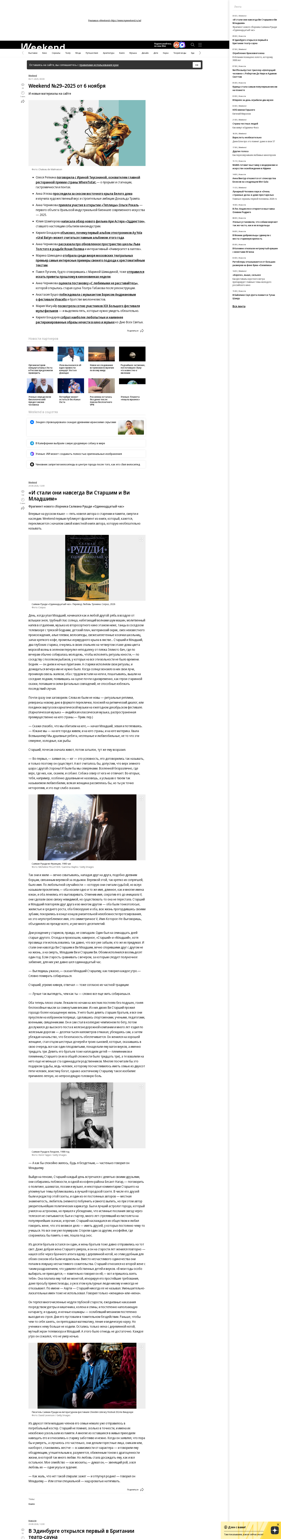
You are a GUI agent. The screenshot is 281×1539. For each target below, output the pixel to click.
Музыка (133, 52)
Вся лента (239, 306)
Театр (68, 52)
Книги (122, 52)
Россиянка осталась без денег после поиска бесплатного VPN (101, 400)
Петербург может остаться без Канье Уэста (69, 399)
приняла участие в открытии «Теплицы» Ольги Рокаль (99, 205)
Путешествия (92, 52)
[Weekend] (43, 46)
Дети (156, 52)
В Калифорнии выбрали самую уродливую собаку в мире (70, 443)
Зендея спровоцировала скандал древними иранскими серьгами (76, 422)
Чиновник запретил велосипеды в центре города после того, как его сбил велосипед (88, 464)
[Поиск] (192, 44)
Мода (78, 52)
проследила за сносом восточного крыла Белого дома (92, 194)
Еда (192, 52)
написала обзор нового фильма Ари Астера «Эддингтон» (103, 221)
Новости (32, 1520)
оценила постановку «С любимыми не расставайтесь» (98, 283)
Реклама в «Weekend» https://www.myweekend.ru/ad (114, 20)
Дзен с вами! (237, 1527)
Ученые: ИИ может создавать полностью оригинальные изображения (79, 454)
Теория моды (179, 52)
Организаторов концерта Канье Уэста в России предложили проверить (40, 369)
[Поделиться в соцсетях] (23, 101)
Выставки (32, 52)
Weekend (32, 75)
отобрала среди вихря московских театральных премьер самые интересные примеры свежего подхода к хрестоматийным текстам (90, 260)
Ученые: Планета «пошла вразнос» (130, 398)
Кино (44, 52)
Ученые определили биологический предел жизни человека (39, 400)
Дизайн (145, 52)
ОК (196, 65)
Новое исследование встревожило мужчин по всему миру (102, 368)
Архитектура (108, 52)
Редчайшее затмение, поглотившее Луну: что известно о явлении (133, 369)
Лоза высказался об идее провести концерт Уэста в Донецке (70, 369)
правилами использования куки (99, 65)
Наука (165, 52)
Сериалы (56, 52)
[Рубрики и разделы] (200, 44)
